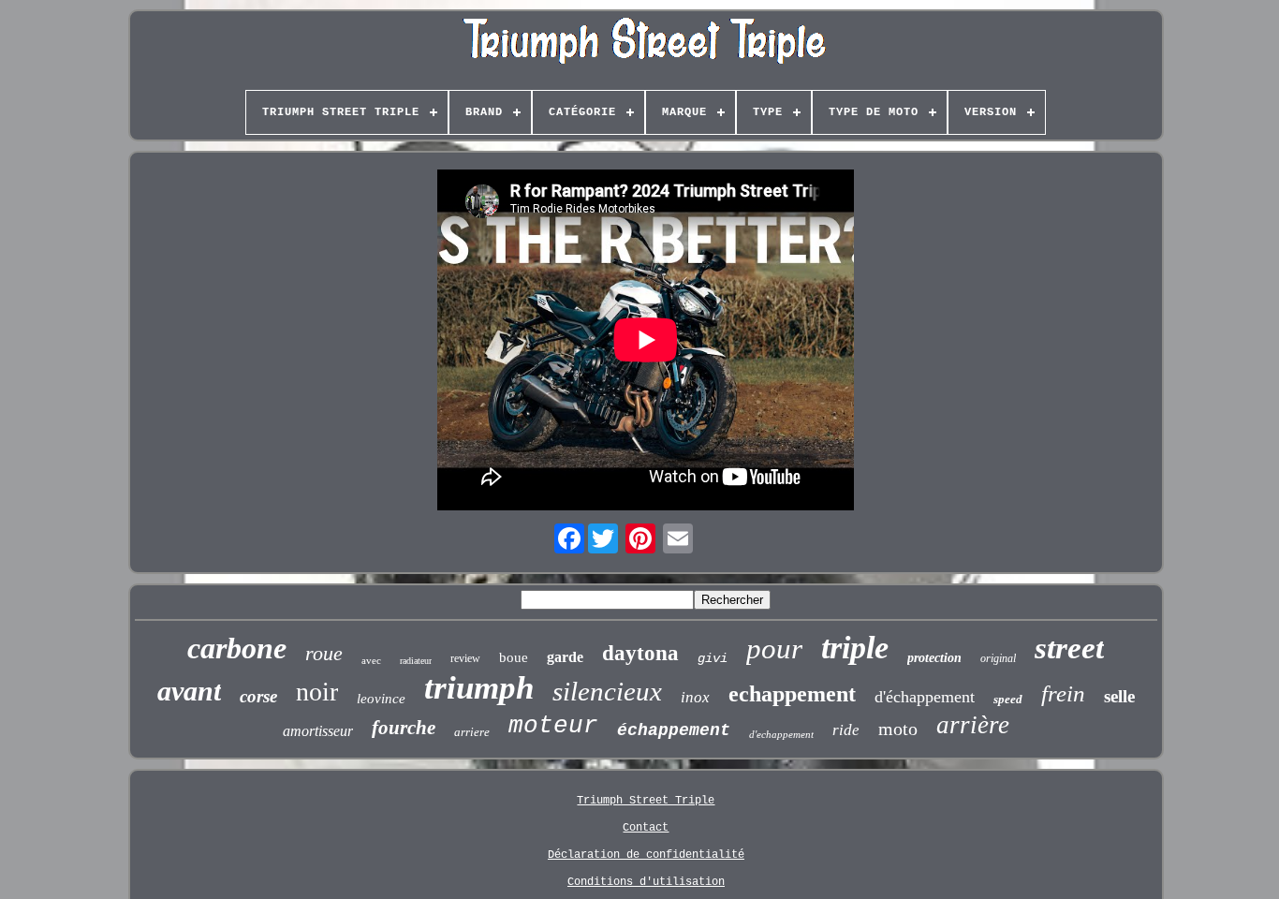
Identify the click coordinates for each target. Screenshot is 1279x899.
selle (1119, 696)
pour (774, 648)
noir (317, 691)
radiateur (416, 661)
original (998, 658)
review (465, 658)
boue (513, 657)
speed (1007, 699)
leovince (381, 698)
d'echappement (781, 734)
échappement (673, 730)
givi (713, 658)
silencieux (607, 691)
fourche (403, 727)
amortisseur (318, 731)
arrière (972, 725)
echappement (792, 694)
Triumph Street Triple (645, 800)
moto (898, 728)
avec (371, 660)
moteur (553, 726)
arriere (472, 732)
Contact (646, 827)
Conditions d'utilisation (646, 882)
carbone (237, 648)
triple (855, 647)
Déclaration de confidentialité (646, 855)
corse (258, 696)
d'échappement (925, 696)
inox (695, 697)
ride (846, 730)
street (1069, 648)
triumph (479, 688)
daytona (640, 653)
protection (934, 658)
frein (1063, 693)
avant (189, 690)
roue (324, 653)
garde (565, 657)
